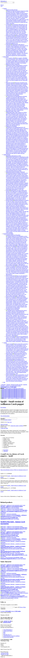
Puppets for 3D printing (8, 233)
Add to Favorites (4, 424)
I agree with (20, 607)
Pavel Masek (3, 407)
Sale (4, 382)
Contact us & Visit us (7, 631)
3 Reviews (5, 451)
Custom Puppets (6, 154)
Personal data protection (8, 637)
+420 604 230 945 (7, 622)
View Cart (9, 422)
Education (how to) (7, 634)
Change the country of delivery (17, 425)
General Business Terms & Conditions (11, 635)
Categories (3, 384)
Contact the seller (4, 428)
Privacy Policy (23, 607)
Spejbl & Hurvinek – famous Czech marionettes (14, 385)
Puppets (5, 8)
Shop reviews (3, 469)
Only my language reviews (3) (21, 469)
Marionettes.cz (4, 1)
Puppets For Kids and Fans (16, 384)
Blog (4, 632)
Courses (5, 342)
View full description (5, 415)
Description (5, 449)
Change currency (7, 419)
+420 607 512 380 (7, 621)
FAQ (4, 633)
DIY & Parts (6, 56)
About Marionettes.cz (7, 629)
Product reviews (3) (10, 469)
